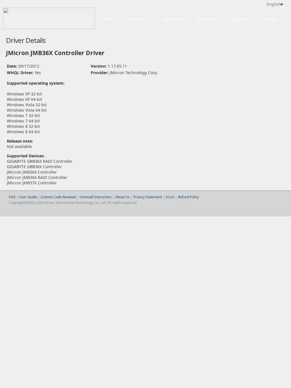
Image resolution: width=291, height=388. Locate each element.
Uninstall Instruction (95, 197)
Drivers (270, 19)
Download (172, 19)
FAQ (12, 197)
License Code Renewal (58, 197)
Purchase (206, 19)
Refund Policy (188, 197)
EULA (170, 197)
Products (138, 19)
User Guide (28, 197)
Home (108, 19)
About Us (122, 197)
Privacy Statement (147, 197)
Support (239, 19)
